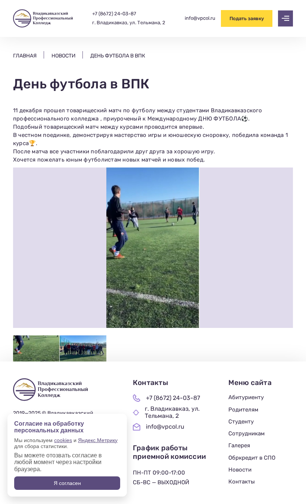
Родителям (243, 409)
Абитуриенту (246, 397)
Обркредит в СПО (251, 457)
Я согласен (67, 483)
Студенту (241, 421)
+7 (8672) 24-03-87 (114, 13)
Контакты (241, 481)
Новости (240, 469)
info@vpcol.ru (200, 18)
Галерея (239, 445)
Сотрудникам (246, 433)
